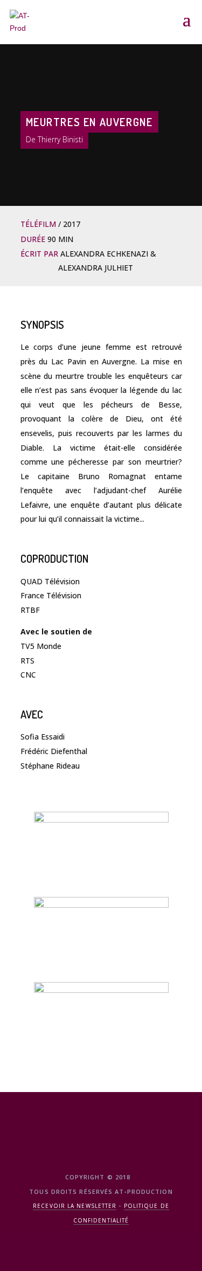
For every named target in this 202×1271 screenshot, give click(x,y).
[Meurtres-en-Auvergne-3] (101, 852)
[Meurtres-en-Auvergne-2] (101, 937)
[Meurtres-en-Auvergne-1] (101, 1022)
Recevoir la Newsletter (74, 1206)
